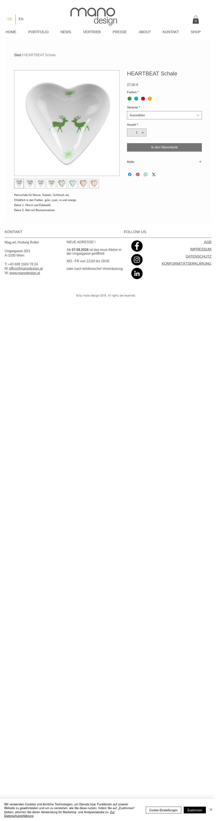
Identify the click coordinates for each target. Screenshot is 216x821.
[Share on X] (153, 174)
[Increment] (143, 132)
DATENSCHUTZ (198, 256)
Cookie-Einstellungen (163, 810)
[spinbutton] (136, 132)
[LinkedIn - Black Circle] (137, 273)
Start (17, 55)
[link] (195, 20)
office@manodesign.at (26, 268)
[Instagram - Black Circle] (137, 259)
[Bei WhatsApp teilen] (145, 174)
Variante (133, 107)
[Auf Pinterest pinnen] (137, 174)
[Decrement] (130, 132)
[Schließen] (210, 810)
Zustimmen (194, 810)
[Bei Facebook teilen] (129, 174)
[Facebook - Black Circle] (137, 246)
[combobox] (164, 115)
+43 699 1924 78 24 (23, 264)
